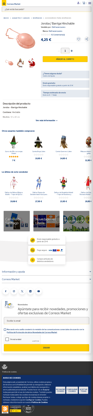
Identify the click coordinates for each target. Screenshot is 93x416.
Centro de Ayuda (49, 76)
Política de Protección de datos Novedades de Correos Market (32, 332)
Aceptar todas (83, 390)
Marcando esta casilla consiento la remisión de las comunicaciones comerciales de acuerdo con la (45, 330)
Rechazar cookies (60, 390)
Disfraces (37, 18)
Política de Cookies (39, 402)
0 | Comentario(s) (58, 35)
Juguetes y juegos (21, 18)
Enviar (46, 348)
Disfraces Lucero (58, 27)
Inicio (6, 18)
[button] (71, 51)
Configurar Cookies (72, 390)
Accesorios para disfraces (58, 18)
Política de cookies (9, 372)
